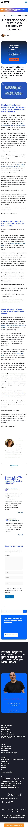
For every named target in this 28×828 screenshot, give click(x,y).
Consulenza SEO (6, 746)
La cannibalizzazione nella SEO (10, 787)
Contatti (3, 767)
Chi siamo (4, 765)
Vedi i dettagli (13, 711)
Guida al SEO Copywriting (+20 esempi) (12, 779)
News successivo (14, 468)
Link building (4, 750)
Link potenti (4, 727)
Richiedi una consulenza (11, 634)
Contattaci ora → (14, 59)
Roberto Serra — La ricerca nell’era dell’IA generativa (13, 760)
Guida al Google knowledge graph (11, 783)
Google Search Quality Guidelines (11, 781)
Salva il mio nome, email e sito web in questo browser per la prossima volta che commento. (13, 590)
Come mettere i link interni (8, 785)
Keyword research (6, 748)
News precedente (14, 465)
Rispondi (20, 512)
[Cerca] (25, 611)
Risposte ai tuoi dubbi (7, 734)
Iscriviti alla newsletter (13, 825)
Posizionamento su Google (9, 752)
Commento (7, 555)
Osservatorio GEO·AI (7, 772)
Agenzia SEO (5, 763)
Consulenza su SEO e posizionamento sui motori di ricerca (13, 736)
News (3, 770)
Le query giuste (5, 729)
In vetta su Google (6, 732)
